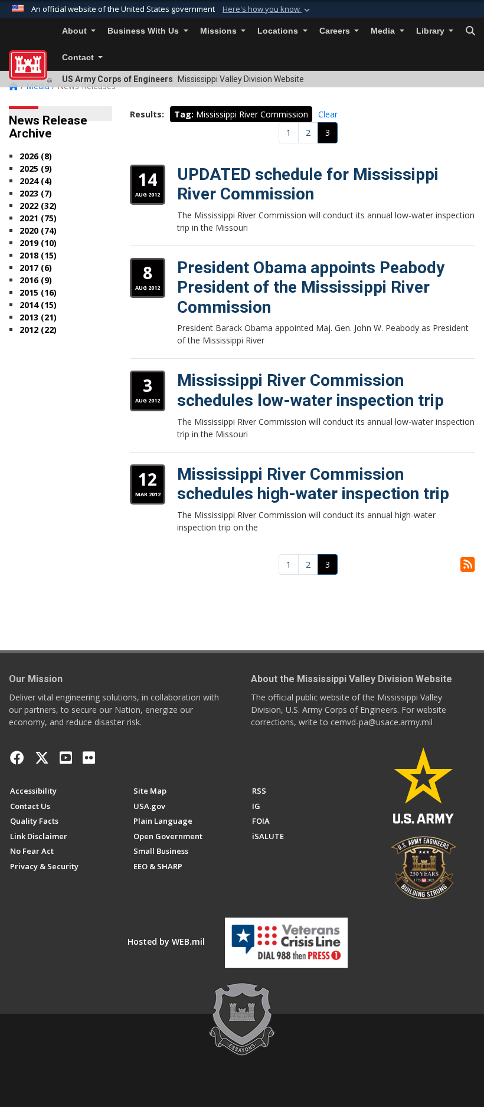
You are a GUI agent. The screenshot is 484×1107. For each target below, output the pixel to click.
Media (384, 31)
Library (431, 31)
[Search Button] (470, 31)
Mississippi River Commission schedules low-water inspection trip (310, 390)
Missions (219, 31)
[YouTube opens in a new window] (66, 757)
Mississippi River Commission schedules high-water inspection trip (313, 484)
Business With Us (144, 31)
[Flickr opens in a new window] (89, 757)
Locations (278, 31)
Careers (335, 31)
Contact (79, 57)
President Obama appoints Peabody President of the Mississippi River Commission (310, 287)
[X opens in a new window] (42, 757)
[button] (267, 9)
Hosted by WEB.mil (166, 941)
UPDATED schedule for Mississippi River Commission (308, 184)
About (75, 31)
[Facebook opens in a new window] (17, 757)
